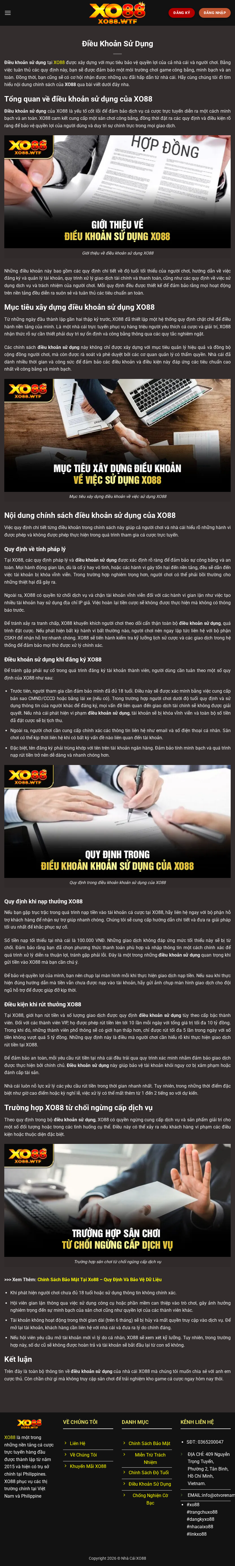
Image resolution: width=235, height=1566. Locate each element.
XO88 (59, 62)
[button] (7, 13)
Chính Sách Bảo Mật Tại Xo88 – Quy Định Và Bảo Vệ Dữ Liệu (100, 1279)
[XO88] (117, 13)
